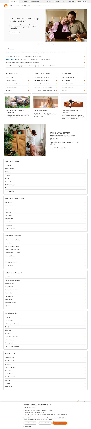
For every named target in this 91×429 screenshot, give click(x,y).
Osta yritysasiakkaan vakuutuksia (41, 80)
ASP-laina (7, 178)
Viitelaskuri (7, 380)
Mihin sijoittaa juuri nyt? (10, 262)
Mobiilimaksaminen (9, 191)
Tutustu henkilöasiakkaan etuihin (41, 84)
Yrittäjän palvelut (9, 293)
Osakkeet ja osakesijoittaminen (12, 249)
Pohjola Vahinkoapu (9, 357)
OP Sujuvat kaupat (9, 339)
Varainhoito (7, 333)
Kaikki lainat (8, 181)
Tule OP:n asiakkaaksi (11, 77)
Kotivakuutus (8, 212)
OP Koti (7, 327)
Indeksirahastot (8, 243)
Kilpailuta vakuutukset (10, 228)
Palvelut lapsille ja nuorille (68, 77)
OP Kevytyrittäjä (9, 343)
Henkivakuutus (8, 215)
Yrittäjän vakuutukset (10, 296)
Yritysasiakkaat (23, 1)
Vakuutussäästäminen (10, 256)
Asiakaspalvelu (71, 1)
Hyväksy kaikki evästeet (60, 423)
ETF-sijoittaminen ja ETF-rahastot (13, 252)
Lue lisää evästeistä (27, 426)
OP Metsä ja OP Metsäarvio (11, 336)
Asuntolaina (8, 165)
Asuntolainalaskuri (9, 361)
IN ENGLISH (49, 1)
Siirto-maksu (8, 330)
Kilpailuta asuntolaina (10, 168)
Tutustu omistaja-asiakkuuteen (13, 84)
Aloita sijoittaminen (9, 283)
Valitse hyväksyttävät (45, 423)
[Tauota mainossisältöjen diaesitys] (52, 44)
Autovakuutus (8, 202)
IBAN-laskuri (8, 370)
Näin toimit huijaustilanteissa (12, 346)
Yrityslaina (7, 305)
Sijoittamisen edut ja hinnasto (12, 259)
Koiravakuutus (8, 225)
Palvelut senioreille (66, 80)
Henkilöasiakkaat (14, 1)
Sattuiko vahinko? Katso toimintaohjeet (43, 87)
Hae (63, 1)
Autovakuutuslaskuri (10, 377)
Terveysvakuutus (9, 218)
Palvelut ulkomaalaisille (67, 84)
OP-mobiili (7, 317)
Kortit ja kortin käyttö (10, 184)
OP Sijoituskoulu (9, 265)
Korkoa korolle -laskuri (11, 87)
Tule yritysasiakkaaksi (11, 80)
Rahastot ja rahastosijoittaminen (12, 239)
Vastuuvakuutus (8, 299)
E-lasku (7, 188)
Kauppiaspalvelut (9, 286)
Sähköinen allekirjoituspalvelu (12, 323)
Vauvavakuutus (8, 222)
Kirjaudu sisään (82, 1)
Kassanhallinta (8, 277)
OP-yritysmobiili (9, 320)
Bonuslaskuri (8, 383)
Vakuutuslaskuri (8, 373)
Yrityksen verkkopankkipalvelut (12, 280)
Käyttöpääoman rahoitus (11, 289)
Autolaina (7, 175)
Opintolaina (7, 172)
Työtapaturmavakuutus (10, 302)
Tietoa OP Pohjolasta (34, 1)
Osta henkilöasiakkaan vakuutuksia (42, 77)
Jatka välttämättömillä (30, 423)
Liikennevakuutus (9, 206)
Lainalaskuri (8, 90)
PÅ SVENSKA (56, 1)
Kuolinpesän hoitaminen (67, 87)
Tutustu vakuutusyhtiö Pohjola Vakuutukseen (44, 90)
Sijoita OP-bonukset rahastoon (12, 246)
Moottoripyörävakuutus (10, 209)
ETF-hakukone (8, 386)
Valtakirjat (64, 90)
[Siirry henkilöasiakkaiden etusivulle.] (6, 5)
